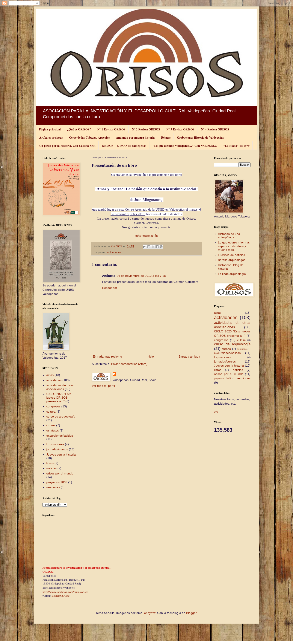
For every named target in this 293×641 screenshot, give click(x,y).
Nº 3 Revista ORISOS (180, 129)
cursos (50, 425)
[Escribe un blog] (149, 247)
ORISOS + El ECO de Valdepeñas (124, 145)
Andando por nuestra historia (135, 137)
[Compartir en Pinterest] (161, 247)
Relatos (166, 137)
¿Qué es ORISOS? (79, 129)
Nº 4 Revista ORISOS (215, 129)
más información (146, 235)
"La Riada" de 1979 (236, 145)
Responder (109, 287)
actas (50, 375)
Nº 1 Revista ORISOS (111, 129)
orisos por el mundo (59, 473)
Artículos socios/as (51, 137)
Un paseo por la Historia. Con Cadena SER (67, 145)
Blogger (191, 613)
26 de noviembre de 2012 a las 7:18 (141, 275)
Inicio (150, 356)
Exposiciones (55, 444)
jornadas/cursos (57, 449)
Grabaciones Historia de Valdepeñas (200, 137)
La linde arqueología (232, 273)
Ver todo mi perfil (103, 385)
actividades (114, 252)
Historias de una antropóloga (229, 235)
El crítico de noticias (231, 255)
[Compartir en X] (153, 247)
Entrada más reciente (107, 356)
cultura (51, 411)
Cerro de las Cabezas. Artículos (89, 137)
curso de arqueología (60, 416)
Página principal (50, 129)
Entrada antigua (189, 356)
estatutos (52, 430)
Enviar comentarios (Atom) (129, 364)
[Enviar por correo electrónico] (145, 247)
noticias (51, 468)
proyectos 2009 (56, 482)
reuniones (53, 487)
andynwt (150, 613)
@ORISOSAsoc (60, 595)
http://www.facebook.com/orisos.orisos (65, 592)
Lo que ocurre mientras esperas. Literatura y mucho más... (234, 246)
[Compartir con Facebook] (157, 247)
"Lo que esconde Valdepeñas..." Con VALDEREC (185, 145)
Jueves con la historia (61, 454)
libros (50, 463)
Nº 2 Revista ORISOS (146, 129)
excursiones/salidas (59, 435)
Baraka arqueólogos (231, 260)
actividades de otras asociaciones (60, 387)
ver (216, 412)
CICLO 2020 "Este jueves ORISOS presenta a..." (58, 397)
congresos (53, 406)
